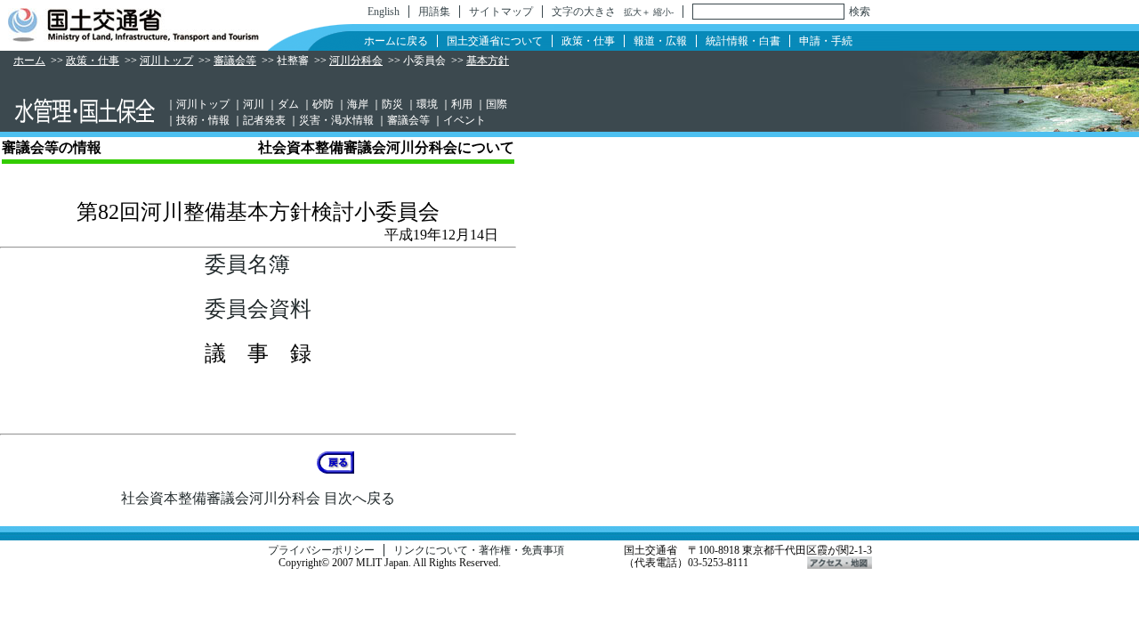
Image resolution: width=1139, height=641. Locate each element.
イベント (464, 120)
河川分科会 (356, 60)
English (384, 11)
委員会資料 (258, 308)
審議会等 (235, 60)
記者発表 (264, 120)
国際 (496, 104)
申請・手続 (825, 41)
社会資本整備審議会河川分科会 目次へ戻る (258, 498)
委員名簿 (247, 264)
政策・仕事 (588, 41)
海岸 (357, 104)
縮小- (663, 12)
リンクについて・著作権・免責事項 (478, 550)
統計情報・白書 (743, 41)
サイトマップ (501, 11)
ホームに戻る (396, 41)
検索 (859, 11)
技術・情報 (203, 120)
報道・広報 (660, 41)
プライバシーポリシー (321, 550)
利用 (462, 104)
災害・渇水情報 (336, 120)
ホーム (29, 60)
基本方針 (487, 60)
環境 (427, 104)
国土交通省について (495, 41)
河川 (253, 104)
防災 (392, 104)
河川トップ (166, 60)
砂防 (323, 104)
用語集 (434, 11)
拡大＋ (637, 12)
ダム (288, 104)
